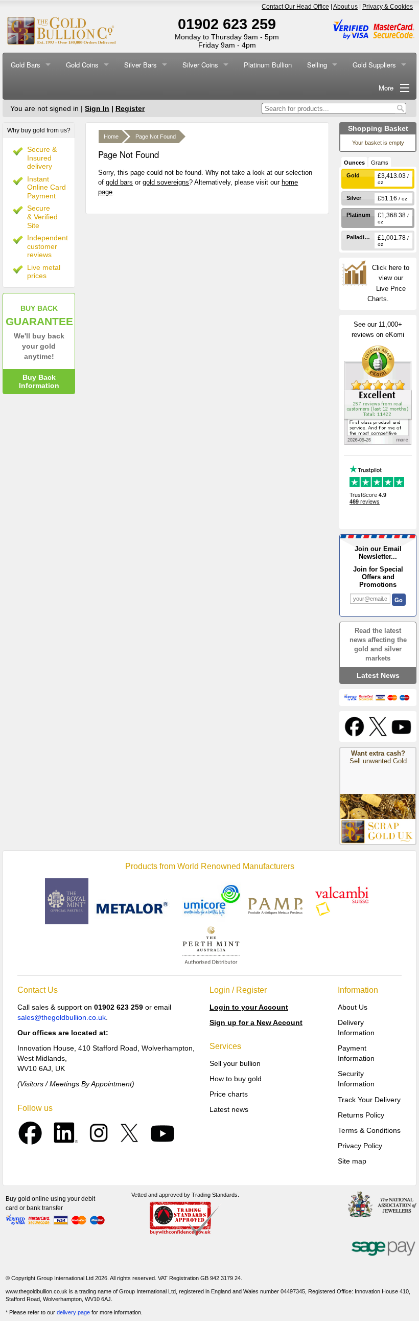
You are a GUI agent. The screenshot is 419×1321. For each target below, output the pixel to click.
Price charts (229, 1094)
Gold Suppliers (374, 65)
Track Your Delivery (369, 1100)
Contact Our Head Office (295, 6)
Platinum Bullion (268, 65)
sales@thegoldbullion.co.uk (61, 1017)
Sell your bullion (235, 1063)
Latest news (229, 1109)
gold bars (119, 182)
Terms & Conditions (369, 1130)
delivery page (73, 1312)
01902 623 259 (227, 24)
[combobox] (328, 108)
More (386, 88)
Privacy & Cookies (387, 6)
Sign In (97, 108)
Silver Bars (140, 65)
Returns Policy (361, 1115)
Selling (317, 65)
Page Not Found (155, 136)
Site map (352, 1161)
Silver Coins (200, 65)
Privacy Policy (360, 1146)
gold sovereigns (166, 182)
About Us (352, 1007)
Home (111, 136)
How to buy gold (236, 1079)
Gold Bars (25, 65)
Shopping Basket (378, 128)
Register (130, 108)
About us (345, 6)
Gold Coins (82, 65)
